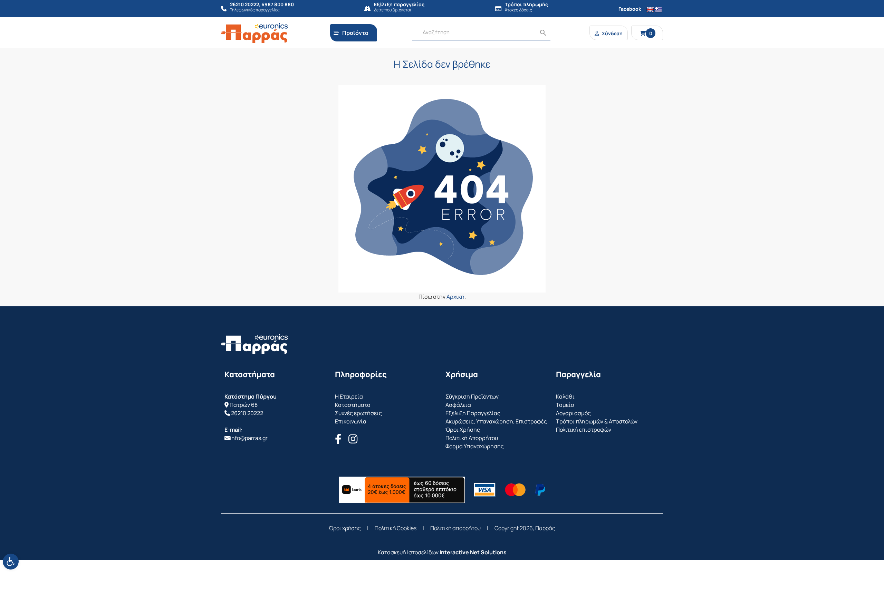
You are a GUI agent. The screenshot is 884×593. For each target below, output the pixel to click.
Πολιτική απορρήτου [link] (455, 528)
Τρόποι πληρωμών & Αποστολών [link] (596, 421)
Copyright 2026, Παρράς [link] (524, 528)
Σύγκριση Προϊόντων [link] (472, 396)
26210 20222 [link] (247, 413)
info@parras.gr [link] (249, 438)
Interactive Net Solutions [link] (473, 552)
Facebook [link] (629, 9)
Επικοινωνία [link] (350, 421)
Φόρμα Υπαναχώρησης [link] (474, 446)
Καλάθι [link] (565, 396)
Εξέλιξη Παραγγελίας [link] (472, 413)
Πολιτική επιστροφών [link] (583, 429)
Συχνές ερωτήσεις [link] (358, 413)
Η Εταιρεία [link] (349, 396)
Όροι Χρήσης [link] (462, 429)
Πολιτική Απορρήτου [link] (471, 438)
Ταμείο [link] (565, 405)
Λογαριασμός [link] (573, 413)
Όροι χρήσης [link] (345, 528)
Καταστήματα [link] (353, 405)
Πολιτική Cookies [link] (395, 528)
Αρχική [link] (455, 296)
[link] (11, 562)
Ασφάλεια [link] (458, 405)
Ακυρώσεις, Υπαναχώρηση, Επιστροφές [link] (496, 421)
